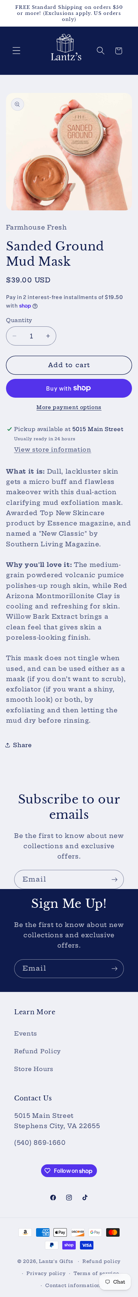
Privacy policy (46, 1273)
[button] (16, 51)
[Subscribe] (114, 879)
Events (25, 1033)
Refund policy (101, 1261)
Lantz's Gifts (56, 1261)
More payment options (69, 407)
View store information (52, 449)
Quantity (19, 320)
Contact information (72, 1285)
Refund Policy (37, 1051)
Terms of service (96, 1273)
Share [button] (22, 745)
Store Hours (33, 1068)
